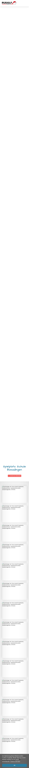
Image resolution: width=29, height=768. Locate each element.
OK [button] (14, 765)
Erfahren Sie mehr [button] (15, 761)
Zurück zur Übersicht (15, 475)
